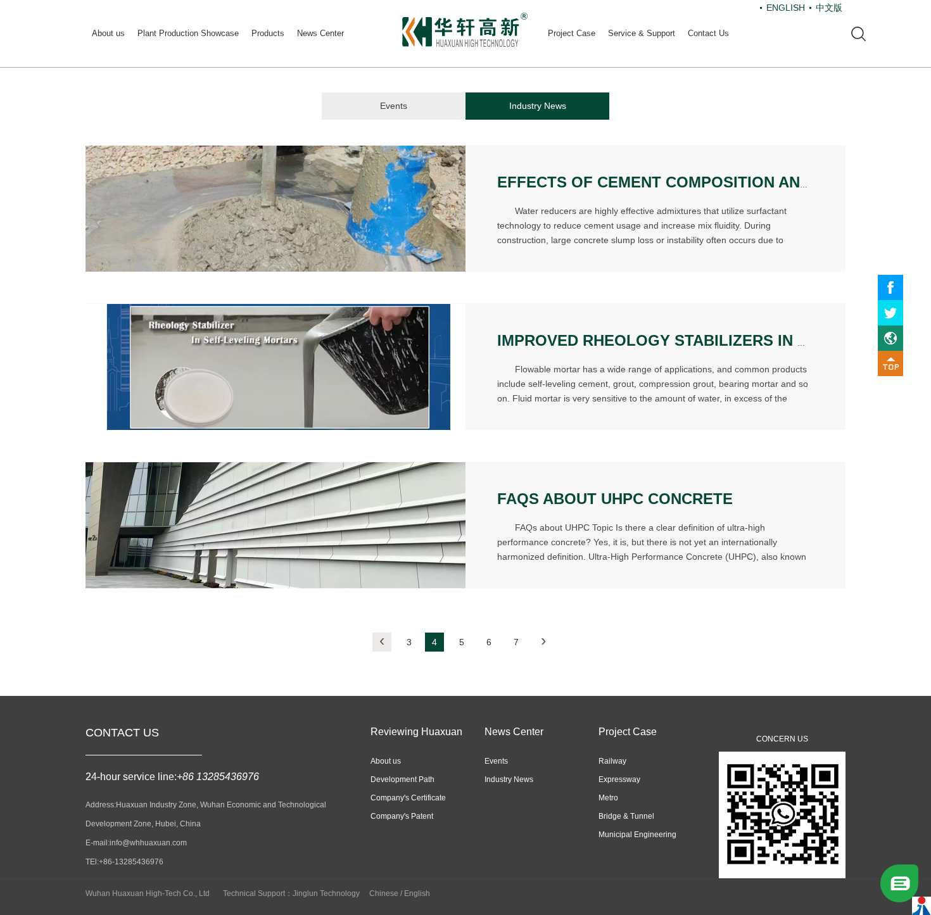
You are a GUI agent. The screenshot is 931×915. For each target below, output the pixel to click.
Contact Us (708, 33)
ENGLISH (785, 8)
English (417, 893)
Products (267, 33)
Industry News (537, 106)
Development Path (402, 779)
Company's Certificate (408, 797)
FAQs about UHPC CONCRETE (615, 498)
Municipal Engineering (637, 834)
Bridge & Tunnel (626, 816)
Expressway (619, 779)
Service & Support (641, 33)
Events (393, 106)
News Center (320, 33)
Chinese (383, 893)
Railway (612, 761)
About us (108, 33)
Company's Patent (401, 816)
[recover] (899, 882)
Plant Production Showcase (188, 33)
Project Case (571, 33)
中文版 (829, 8)
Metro (608, 797)
